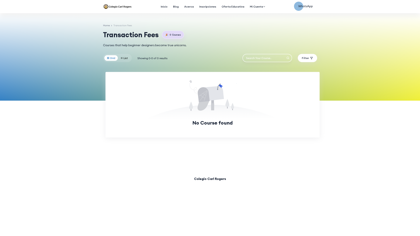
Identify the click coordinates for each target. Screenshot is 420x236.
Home (106, 25)
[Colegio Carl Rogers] (118, 6)
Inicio (164, 6)
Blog (176, 6)
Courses (173, 34)
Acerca (189, 6)
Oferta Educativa (233, 6)
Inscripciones (207, 6)
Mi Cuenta (256, 6)
